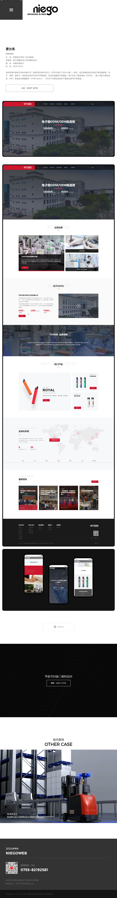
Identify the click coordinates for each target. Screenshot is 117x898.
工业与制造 (29, 57)
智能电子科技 (18, 57)
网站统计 (49, 894)
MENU (60, 626)
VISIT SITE (32, 88)
